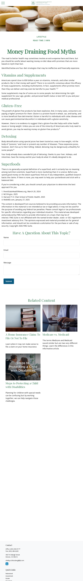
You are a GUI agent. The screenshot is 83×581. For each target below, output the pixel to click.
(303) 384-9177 (15, 549)
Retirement (9, 574)
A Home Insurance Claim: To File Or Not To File (23, 336)
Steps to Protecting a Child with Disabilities (22, 385)
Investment (9, 576)
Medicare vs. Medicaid (56, 334)
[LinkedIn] (7, 563)
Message (7, 262)
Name (6, 237)
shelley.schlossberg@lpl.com (15, 560)
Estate (8, 578)
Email (6, 250)
